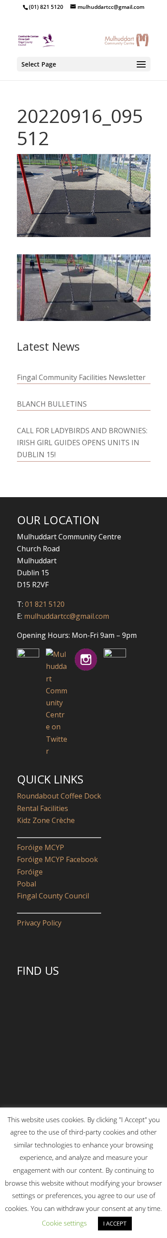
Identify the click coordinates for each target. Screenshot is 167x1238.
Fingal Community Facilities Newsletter (81, 377)
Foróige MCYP (40, 847)
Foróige (30, 872)
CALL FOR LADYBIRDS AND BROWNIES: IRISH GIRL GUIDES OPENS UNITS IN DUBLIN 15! (82, 442)
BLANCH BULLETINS (52, 404)
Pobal (26, 884)
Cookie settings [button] (64, 1222)
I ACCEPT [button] (114, 1223)
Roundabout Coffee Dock (59, 796)
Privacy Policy (39, 923)
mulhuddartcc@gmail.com (65, 616)
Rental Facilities (42, 808)
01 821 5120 (45, 604)
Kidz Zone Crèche (46, 820)
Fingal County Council (53, 896)
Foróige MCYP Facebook (57, 859)
